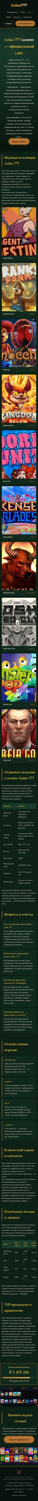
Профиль (9, 23)
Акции (22, 12)
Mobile (8, 17)
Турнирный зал (12, 12)
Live (29, 12)
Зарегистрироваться (25, 23)
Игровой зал (27, 17)
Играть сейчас (19, 141)
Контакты (17, 17)
